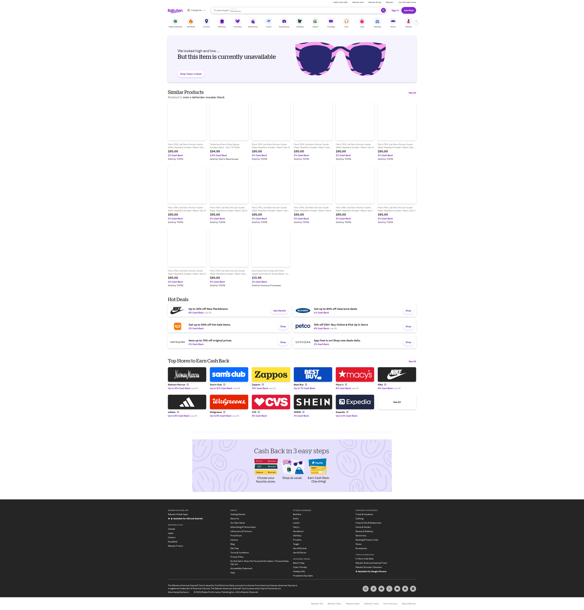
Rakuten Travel (371, 603)
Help (232, 572)
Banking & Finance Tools (367, 539)
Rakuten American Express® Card (371, 563)
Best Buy (297, 514)
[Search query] (383, 10)
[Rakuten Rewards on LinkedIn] (413, 589)
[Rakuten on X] (389, 589)
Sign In (395, 10)
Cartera (171, 537)
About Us (234, 518)
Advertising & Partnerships (242, 527)
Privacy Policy (236, 556)
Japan (170, 533)
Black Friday (298, 563)
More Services (390, 603)
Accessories (361, 548)
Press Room (236, 535)
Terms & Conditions (239, 552)
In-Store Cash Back (365, 558)
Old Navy (297, 535)
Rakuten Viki (317, 603)
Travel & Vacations (364, 514)
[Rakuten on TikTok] (373, 589)
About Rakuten (409, 603)
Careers (234, 539)
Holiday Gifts (299, 571)
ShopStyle (172, 541)
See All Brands (300, 548)
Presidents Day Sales (303, 575)
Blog (232, 544)
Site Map (234, 548)
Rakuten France (175, 546)
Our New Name (237, 522)
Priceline (297, 539)
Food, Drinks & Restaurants (368, 522)
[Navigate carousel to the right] (416, 21)
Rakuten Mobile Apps (178, 514)
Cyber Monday (300, 567)
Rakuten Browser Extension (369, 567)
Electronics (361, 535)
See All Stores (299, 552)
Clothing (359, 518)
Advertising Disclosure (178, 592)
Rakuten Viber (334, 603)
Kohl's (295, 518)
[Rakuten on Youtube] (397, 589)
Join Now (409, 10)
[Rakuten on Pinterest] (405, 589)
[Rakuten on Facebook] (381, 589)
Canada (171, 529)
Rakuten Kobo (352, 603)
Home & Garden (363, 527)
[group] (187, 131)
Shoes (358, 544)
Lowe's (296, 522)
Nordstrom (298, 531)
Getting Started (237, 514)
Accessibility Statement (241, 568)
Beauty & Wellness (364, 531)
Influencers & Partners (241, 531)
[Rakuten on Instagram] (366, 589)
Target (296, 544)
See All (412, 92)
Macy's (296, 527)
